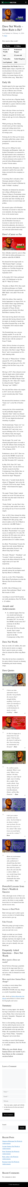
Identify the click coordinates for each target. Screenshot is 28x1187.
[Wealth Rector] (8, 2)
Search (4, 1124)
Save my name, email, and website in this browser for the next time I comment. (14, 1107)
